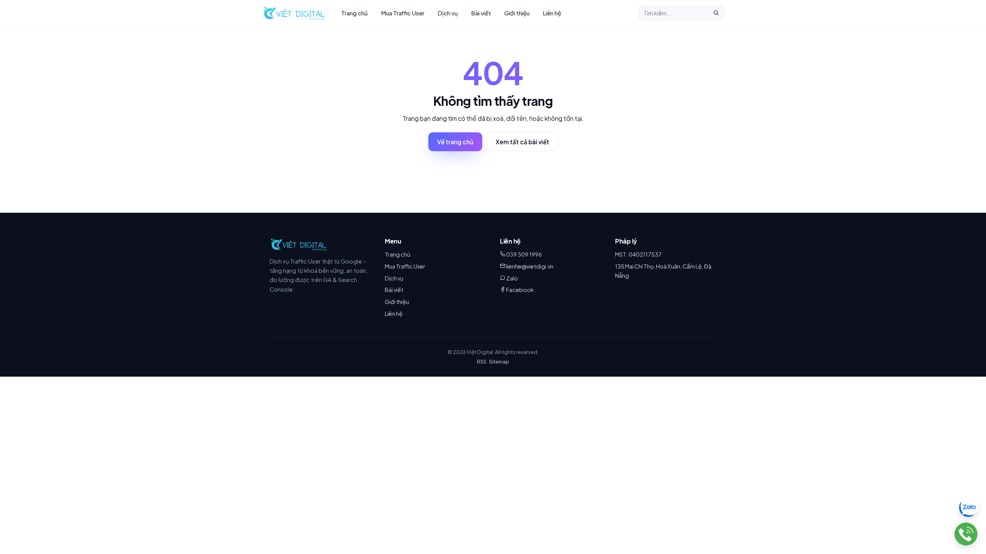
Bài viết (481, 13)
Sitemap (499, 361)
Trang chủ (354, 13)
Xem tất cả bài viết (522, 141)
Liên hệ (552, 13)
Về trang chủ (455, 141)
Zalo (512, 278)
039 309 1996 (524, 254)
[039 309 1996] (966, 534)
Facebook (520, 289)
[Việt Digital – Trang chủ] (294, 13)
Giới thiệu (517, 13)
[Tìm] (716, 13)
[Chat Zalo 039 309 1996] (968, 508)
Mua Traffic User (402, 13)
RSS (481, 361)
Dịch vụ (448, 13)
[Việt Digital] (299, 244)
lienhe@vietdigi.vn (529, 266)
